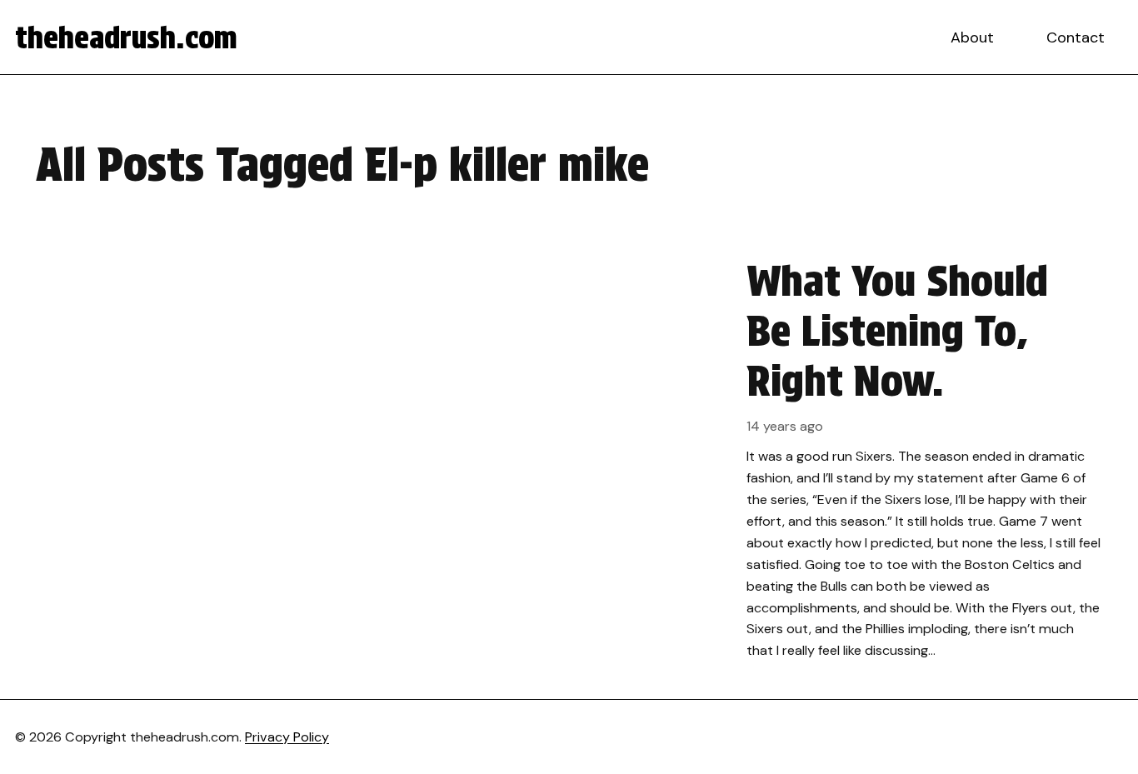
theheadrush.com (126, 37)
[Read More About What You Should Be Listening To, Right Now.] (569, 459)
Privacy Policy (287, 737)
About (972, 37)
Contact (1075, 37)
